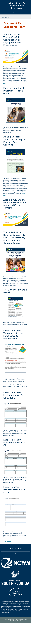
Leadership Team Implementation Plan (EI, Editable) (14, 395)
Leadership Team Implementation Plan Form (14, 490)
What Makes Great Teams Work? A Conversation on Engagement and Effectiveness (12, 39)
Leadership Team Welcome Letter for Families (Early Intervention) (13, 334)
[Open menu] (15, 554)
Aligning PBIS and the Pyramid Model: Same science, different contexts (14, 204)
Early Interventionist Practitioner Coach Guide (13, 91)
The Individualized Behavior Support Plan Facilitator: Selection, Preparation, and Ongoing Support (14, 237)
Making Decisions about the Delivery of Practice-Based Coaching (14, 140)
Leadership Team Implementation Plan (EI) (14, 442)
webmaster (7, 612)
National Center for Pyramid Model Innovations (17, 5)
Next (9, 541)
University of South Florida (16, 610)
